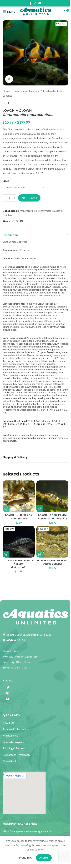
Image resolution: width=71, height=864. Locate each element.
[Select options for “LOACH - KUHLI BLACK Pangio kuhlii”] (6, 508)
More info (26, 857)
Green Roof (9, 761)
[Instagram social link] (35, 3)
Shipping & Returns (14, 748)
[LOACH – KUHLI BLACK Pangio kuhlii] (19, 496)
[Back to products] (9, 103)
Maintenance (10, 735)
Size (5, 180)
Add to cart (29, 198)
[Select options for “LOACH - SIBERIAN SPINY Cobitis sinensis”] (39, 554)
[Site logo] (35, 11)
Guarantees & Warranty (16, 754)
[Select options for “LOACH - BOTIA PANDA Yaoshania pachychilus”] (39, 508)
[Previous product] (5, 103)
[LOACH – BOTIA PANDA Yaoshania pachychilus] (52, 496)
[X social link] (17, 221)
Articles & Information (16, 729)
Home (6, 91)
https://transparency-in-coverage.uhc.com (27, 831)
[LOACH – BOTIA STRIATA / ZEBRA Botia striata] (19, 542)
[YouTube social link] (40, 3)
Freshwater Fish (52, 91)
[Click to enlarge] (9, 79)
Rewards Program (13, 742)
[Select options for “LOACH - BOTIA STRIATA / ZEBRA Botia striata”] (6, 554)
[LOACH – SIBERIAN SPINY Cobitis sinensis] (52, 542)
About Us (8, 722)
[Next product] (13, 103)
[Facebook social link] (30, 3)
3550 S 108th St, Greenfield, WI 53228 (29, 634)
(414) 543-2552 (15, 640)
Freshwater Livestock (26, 91)
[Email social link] (21, 221)
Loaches (7, 95)
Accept (43, 857)
